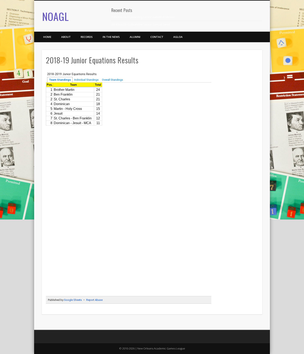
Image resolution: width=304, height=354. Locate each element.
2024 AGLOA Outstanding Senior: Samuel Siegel (140, 24)
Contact (156, 37)
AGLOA (178, 37)
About (66, 37)
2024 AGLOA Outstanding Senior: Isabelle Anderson (143, 17)
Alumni (135, 37)
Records (87, 37)
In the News (111, 37)
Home (47, 37)
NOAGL (55, 16)
